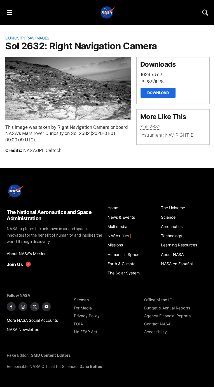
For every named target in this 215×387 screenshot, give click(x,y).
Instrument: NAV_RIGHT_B (167, 135)
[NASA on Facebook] (11, 306)
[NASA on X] (34, 306)
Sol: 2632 (151, 126)
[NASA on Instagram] (22, 306)
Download (158, 92)
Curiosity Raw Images (27, 38)
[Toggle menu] (9, 12)
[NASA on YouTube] (46, 306)
